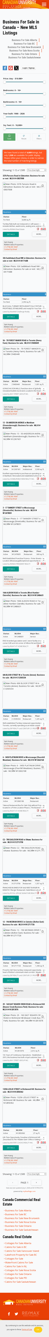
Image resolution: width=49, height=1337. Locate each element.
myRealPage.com (29, 1191)
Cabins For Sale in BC (16, 1247)
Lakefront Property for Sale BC (21, 1255)
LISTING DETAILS (11, 234)
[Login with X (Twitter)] (16, 69)
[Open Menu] (44, 4)
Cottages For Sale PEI (16, 1278)
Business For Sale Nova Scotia (24, 50)
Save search (9, 137)
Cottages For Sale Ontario (18, 1274)
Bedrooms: (12, 90)
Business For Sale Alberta (24, 40)
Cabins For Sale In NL (16, 1266)
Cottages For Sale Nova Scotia (20, 1270)
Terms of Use (27, 1329)
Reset (23, 137)
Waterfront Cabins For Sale (19, 1262)
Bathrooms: (12, 102)
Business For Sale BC (24, 43)
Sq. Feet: (13, 125)
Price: (13, 78)
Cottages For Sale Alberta (18, 1243)
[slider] (4, 82)
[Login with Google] (10, 69)
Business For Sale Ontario (24, 54)
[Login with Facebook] (5, 69)
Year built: (13, 113)
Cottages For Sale (14, 1258)
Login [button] (28, 68)
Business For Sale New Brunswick (24, 47)
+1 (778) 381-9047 (11, 247)
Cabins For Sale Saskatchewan (20, 1282)
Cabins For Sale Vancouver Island (22, 1251)
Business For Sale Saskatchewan (24, 57)
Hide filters (39, 137)
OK (38, 1330)
